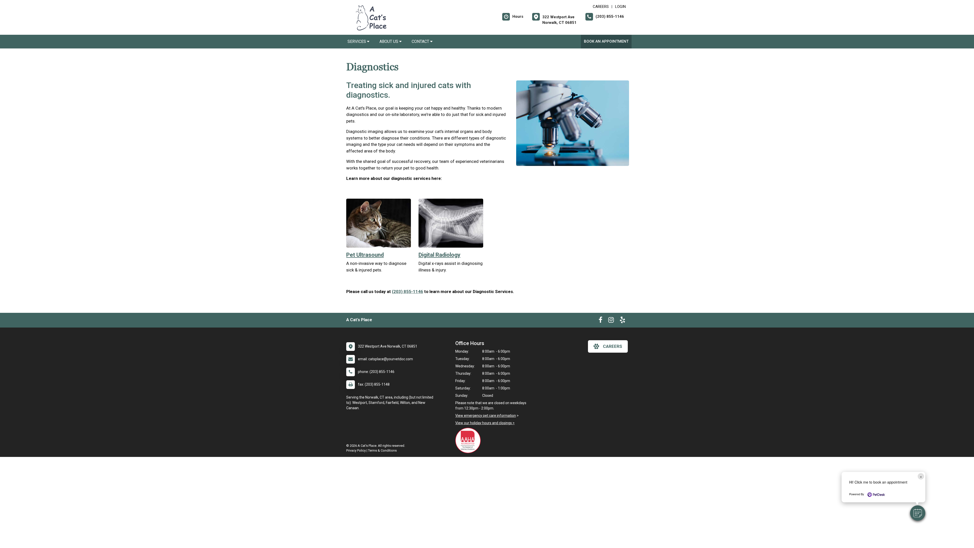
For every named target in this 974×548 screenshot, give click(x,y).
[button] (917, 513)
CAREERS (601, 6)
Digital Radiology (439, 255)
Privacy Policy (356, 450)
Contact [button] (421, 41)
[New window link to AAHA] (469, 440)
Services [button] (357, 41)
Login (620, 6)
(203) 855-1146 (407, 291)
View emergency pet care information (485, 416)
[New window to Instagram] (611, 321)
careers (612, 346)
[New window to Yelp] (622, 321)
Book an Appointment (606, 41)
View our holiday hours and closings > (485, 423)
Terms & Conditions (382, 450)
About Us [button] (389, 41)
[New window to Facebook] (600, 321)
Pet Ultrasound (365, 255)
